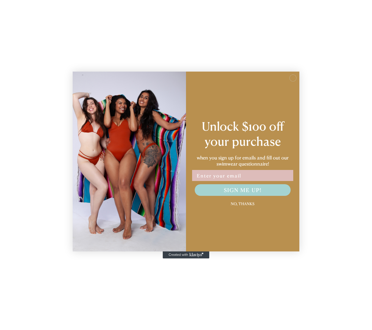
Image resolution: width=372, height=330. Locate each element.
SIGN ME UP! (243, 190)
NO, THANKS (243, 203)
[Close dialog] (292, 77)
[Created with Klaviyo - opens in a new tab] (186, 254)
